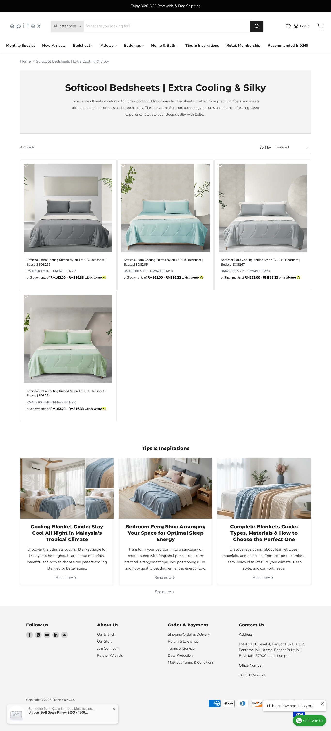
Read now (65, 577)
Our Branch (106, 634)
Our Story (104, 641)
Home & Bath (163, 45)
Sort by (265, 147)
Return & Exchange (183, 641)
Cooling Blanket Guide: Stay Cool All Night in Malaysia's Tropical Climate (67, 533)
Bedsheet (82, 45)
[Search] (256, 26)
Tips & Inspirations (202, 45)
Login (305, 26)
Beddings (133, 45)
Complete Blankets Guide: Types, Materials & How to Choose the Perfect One (264, 533)
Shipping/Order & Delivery (189, 634)
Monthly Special (20, 45)
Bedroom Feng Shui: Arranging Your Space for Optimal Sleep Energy (166, 533)
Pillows (107, 45)
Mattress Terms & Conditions (191, 662)
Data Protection (180, 655)
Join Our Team (108, 648)
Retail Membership (243, 45)
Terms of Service (181, 648)
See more (163, 591)
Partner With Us (110, 655)
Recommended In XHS (288, 45)
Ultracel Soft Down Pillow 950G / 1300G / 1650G (58, 712)
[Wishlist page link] (288, 26)
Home (25, 61)
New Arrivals (54, 45)
